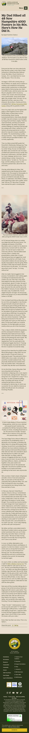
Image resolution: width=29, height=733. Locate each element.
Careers (5, 670)
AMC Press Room (7, 672)
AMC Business (19, 677)
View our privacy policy (14, 726)
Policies (5, 696)
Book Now (18, 661)
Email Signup (6, 675)
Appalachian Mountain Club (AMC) (10, 4)
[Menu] (25, 8)
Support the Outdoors (20, 664)
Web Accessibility (20, 696)
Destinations (6, 656)
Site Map (14, 698)
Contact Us (18, 669)
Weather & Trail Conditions (18, 658)
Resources (5, 662)
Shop (17, 666)
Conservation (6, 664)
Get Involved (6, 659)
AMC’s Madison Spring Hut (15, 564)
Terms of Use (11, 696)
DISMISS (14, 730)
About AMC (18, 674)
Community (5, 667)
